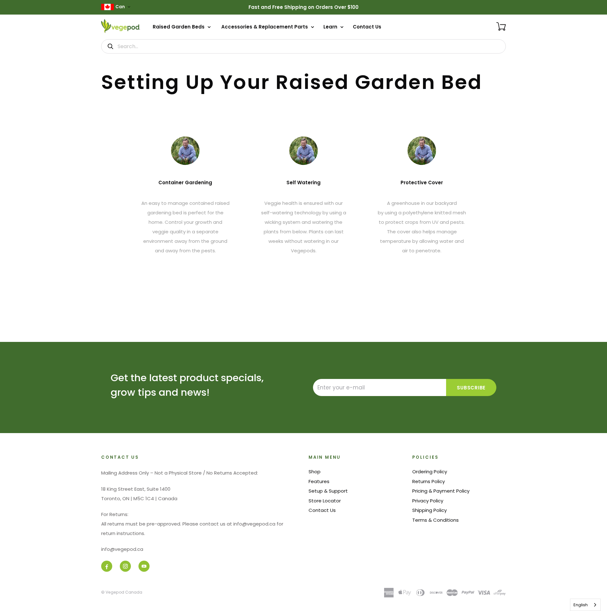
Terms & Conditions (435, 520)
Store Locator (325, 500)
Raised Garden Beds (179, 26)
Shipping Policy (429, 510)
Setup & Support (328, 491)
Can (120, 7)
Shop (315, 471)
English (580, 605)
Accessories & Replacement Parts (265, 26)
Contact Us (367, 26)
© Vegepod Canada (121, 592)
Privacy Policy (427, 500)
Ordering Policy (429, 471)
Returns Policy (428, 481)
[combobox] (585, 605)
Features (319, 481)
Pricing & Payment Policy (440, 491)
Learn (331, 26)
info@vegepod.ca (122, 549)
